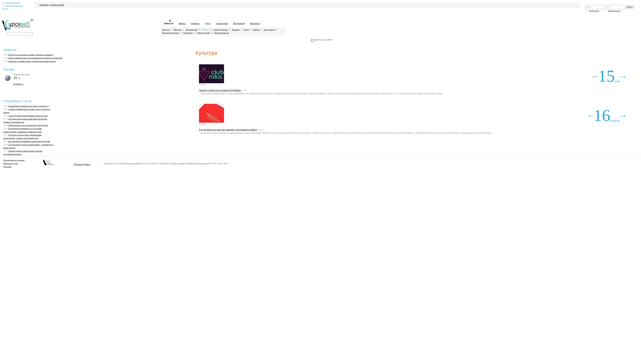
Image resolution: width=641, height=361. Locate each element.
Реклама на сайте (57, 5)
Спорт (246, 30)
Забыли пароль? (614, 11)
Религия (256, 30)
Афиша (182, 23)
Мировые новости (221, 33)
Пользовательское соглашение (14, 160)
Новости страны (203, 33)
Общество (177, 30)
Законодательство (220, 30)
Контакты (255, 23)
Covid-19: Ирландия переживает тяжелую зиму (28, 116)
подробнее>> (18, 84)
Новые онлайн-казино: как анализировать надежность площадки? (35, 58)
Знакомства (44, 5)
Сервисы (195, 23)
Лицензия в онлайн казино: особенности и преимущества (32, 61)
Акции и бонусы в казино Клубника (220, 90)
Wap (6, 9)
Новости (168, 23)
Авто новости (269, 30)
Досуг (208, 23)
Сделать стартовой (12, 3)
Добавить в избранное (14, 6)
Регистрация (594, 11)
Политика (236, 30)
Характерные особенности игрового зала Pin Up (28, 106)
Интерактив (239, 23)
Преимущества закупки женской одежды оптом (28, 125)
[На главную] (18, 30)
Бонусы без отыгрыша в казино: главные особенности (30, 55)
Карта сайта (7, 167)
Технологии (188, 33)
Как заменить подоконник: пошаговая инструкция (29, 141)
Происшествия (191, 30)
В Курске (165, 30)
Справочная (222, 23)
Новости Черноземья (170, 33)
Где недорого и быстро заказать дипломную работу (228, 129)
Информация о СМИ (10, 163)
